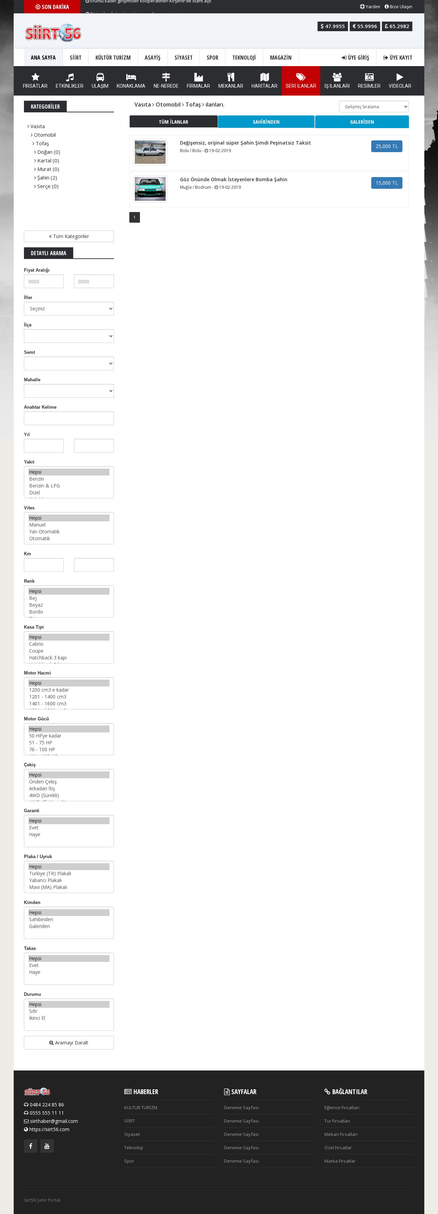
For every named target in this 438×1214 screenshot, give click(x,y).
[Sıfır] (69, 1011)
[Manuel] (69, 524)
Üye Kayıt (400, 57)
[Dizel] (69, 492)
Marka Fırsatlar (340, 1161)
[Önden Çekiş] (69, 781)
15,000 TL (387, 182)
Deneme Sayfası (241, 1107)
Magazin (281, 57)
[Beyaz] (69, 605)
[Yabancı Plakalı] (69, 880)
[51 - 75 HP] (69, 742)
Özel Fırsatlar (338, 1147)
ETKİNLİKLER (69, 86)
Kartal (44, 160)
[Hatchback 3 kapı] (69, 657)
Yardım (372, 6)
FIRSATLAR (35, 86)
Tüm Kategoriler (70, 236)
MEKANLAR (230, 86)
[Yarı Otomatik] (69, 531)
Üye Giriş (358, 57)
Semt (29, 352)
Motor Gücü (36, 718)
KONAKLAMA (131, 86)
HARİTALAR (265, 86)
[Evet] (69, 827)
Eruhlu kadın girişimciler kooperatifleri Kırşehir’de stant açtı (150, 6)
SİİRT (75, 57)
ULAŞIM (100, 86)
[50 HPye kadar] (69, 735)
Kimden (32, 902)
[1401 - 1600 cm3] (69, 703)
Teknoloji (244, 57)
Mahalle (32, 379)
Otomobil (45, 134)
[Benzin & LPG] (69, 485)
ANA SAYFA (43, 57)
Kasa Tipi (34, 627)
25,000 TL (387, 146)
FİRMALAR (198, 86)
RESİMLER (369, 86)
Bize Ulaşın (400, 6)
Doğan (44, 151)
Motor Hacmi (37, 673)
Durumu (32, 994)
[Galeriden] (69, 926)
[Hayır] (69, 834)
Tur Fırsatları (337, 1121)
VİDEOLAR (400, 86)
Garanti (31, 810)
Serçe (44, 186)
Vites (29, 507)
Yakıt (29, 461)
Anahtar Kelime (40, 407)
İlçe (27, 324)
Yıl (27, 434)
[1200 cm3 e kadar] (69, 689)
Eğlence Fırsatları (341, 1107)
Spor (212, 57)
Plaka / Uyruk (38, 856)
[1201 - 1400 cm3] (69, 696)
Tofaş (42, 143)
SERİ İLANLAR (301, 86)
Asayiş (152, 57)
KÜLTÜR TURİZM (113, 57)
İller (28, 297)
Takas (30, 948)
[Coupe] (69, 650)
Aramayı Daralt (71, 1042)
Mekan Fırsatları (341, 1134)
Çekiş (30, 764)
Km (27, 553)
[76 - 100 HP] (69, 749)
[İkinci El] (69, 1018)
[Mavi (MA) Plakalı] (69, 887)
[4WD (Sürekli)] (69, 795)
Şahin (43, 177)
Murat (44, 168)
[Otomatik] (69, 538)
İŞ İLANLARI (337, 86)
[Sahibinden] (69, 919)
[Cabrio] (69, 644)
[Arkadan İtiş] (69, 788)
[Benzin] (69, 478)
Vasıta (37, 126)
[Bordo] (69, 611)
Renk (29, 581)
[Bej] (69, 598)
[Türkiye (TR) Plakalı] (69, 873)
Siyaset (184, 57)
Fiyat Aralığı (37, 270)
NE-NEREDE (166, 86)
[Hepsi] (69, 472)
